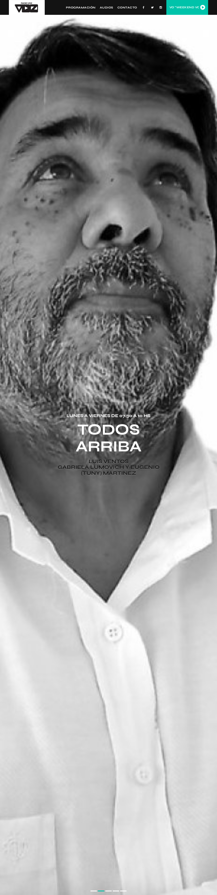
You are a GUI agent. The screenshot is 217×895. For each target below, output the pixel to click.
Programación (81, 7)
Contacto (127, 7)
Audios (106, 7)
